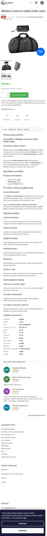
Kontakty (4, 454)
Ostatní (21, 319)
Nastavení (23, 523)
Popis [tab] (5, 129)
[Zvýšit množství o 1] (9, 93)
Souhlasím (23, 531)
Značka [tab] (26, 129)
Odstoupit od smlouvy (8, 457)
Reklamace (5, 446)
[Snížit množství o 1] (9, 96)
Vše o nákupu (5, 440)
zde (25, 518)
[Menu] (42, 3)
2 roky (21, 351)
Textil (21, 346)
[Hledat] (30, 3)
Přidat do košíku (20, 95)
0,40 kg (21, 343)
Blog (2, 451)
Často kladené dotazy (8, 437)
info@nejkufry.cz (10, 508)
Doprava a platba (7, 443)
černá (21, 338)
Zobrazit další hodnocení (36, 415)
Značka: (7, 19)
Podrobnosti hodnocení (35, 17)
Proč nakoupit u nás (8, 435)
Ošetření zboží (6, 448)
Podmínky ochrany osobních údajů (12, 432)
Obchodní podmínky (8, 429)
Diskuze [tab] (19, 129)
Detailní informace (7, 109)
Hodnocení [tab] (12, 129)
